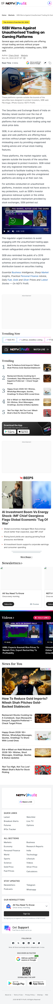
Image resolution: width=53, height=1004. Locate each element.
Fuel (10, 280)
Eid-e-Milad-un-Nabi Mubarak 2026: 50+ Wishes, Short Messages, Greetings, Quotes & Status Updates (17, 753)
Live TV (30, 821)
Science (7, 863)
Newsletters (9, 885)
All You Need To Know (13, 593)
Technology (31, 854)
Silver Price (31, 867)
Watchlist (30, 817)
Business (16, 272)
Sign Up (26, 914)
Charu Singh (14, 55)
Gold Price (9, 867)
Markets (24, 55)
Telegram (30, 885)
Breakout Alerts (11, 821)
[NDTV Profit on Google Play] (16, 983)
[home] (16, 2)
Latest (44, 280)
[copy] (50, 63)
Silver (26, 280)
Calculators (31, 871)
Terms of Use (18, 995)
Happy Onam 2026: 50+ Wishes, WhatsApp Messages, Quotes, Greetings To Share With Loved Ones (17, 736)
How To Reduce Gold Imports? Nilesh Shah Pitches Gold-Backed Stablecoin (25, 702)
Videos (29, 863)
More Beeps (26, 557)
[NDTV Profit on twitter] (18, 943)
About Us (8, 995)
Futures (7, 825)
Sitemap (40, 995)
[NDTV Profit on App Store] (36, 983)
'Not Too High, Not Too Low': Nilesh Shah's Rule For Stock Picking (16, 769)
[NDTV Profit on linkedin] (28, 943)
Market (45, 272)
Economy (8, 846)
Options (30, 825)
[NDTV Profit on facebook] (13, 943)
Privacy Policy (30, 995)
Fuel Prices (9, 871)
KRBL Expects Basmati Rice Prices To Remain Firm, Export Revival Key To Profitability (21, 650)
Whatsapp (31, 889)
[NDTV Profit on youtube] (34, 943)
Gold (15, 280)
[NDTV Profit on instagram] (23, 943)
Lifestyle (30, 858)
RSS (46, 995)
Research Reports (34, 846)
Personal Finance (29, 276)
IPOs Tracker (10, 829)
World (6, 854)
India (28, 850)
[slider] (26, 228)
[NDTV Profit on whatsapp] (39, 943)
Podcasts (8, 889)
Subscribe (8, 604)
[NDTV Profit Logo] (26, 794)
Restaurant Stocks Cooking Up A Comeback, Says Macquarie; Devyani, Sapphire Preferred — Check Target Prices (17, 719)
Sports (7, 858)
